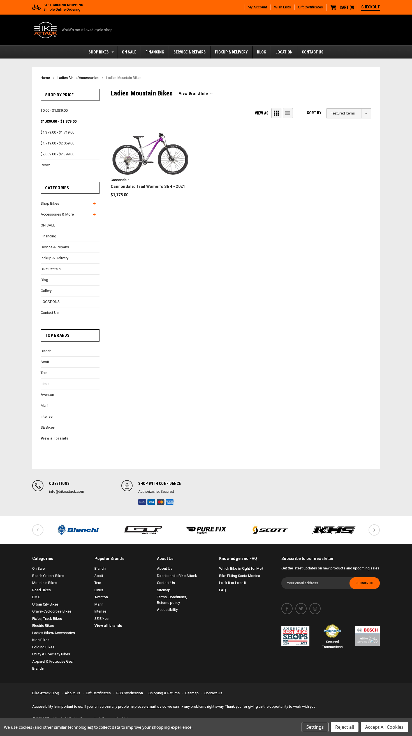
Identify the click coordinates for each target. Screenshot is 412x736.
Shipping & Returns (164, 693)
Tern (44, 373)
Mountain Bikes (44, 583)
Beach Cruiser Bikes (48, 576)
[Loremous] (78, 530)
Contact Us (312, 52)
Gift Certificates (310, 7)
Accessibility (167, 610)
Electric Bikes (43, 625)
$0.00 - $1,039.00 (54, 110)
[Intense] (206, 530)
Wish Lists (282, 7)
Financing (154, 52)
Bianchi (46, 351)
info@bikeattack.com (66, 491)
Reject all (344, 727)
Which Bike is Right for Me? (241, 568)
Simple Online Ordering (63, 7)
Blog (261, 52)
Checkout (370, 7)
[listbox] (348, 113)
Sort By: (315, 113)
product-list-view (288, 113)
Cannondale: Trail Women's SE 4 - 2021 (148, 186)
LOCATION (284, 52)
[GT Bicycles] (142, 530)
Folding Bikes (43, 647)
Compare (147, 161)
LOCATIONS (50, 302)
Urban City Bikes (45, 604)
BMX (36, 597)
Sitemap (163, 590)
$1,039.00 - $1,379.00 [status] (59, 121)
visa (151, 502)
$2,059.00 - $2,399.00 (57, 154)
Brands (38, 668)
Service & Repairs (189, 52)
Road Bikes (41, 590)
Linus (45, 384)
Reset (45, 165)
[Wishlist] (157, 145)
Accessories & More (57, 214)
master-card (161, 502)
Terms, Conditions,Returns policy (172, 600)
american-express (170, 502)
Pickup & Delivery (231, 52)
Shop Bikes (99, 52)
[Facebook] (287, 608)
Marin (45, 405)
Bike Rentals (51, 269)
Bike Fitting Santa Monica (239, 576)
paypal (142, 502)
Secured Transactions (332, 644)
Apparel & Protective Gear (53, 661)
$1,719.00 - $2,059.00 (57, 143)
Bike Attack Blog (45, 693)
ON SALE (129, 52)
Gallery (46, 291)
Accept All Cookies (384, 727)
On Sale (38, 568)
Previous (37, 530)
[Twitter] (301, 608)
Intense (46, 416)
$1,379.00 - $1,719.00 (57, 132)
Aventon (47, 394)
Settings (315, 727)
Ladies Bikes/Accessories (53, 633)
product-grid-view (276, 113)
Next (374, 530)
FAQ (222, 590)
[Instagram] (315, 608)
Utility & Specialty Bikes (51, 654)
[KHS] (333, 530)
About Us (164, 568)
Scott (45, 362)
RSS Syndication (129, 693)
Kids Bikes (40, 640)
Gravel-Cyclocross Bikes (51, 611)
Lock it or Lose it (232, 583)
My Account (257, 7)
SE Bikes (48, 427)
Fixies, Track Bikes (47, 618)
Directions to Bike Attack (177, 576)
